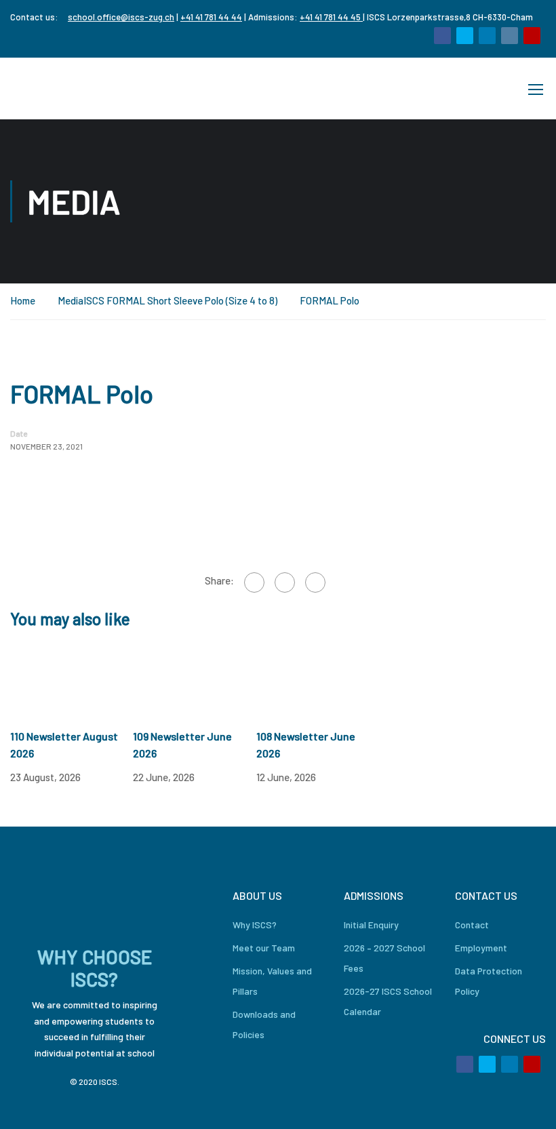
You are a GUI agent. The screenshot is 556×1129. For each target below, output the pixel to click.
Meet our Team (264, 947)
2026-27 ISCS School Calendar (388, 1001)
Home (22, 300)
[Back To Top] (528, 1105)
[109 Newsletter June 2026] (194, 678)
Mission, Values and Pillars (272, 981)
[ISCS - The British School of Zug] (64, 88)
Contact (472, 924)
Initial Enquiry (371, 924)
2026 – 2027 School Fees (384, 958)
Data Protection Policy (488, 981)
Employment (481, 947)
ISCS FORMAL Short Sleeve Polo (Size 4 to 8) (180, 300)
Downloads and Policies (264, 1024)
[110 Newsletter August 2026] (71, 678)
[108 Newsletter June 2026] (317, 678)
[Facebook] (254, 582)
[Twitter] (285, 582)
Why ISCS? (255, 924)
